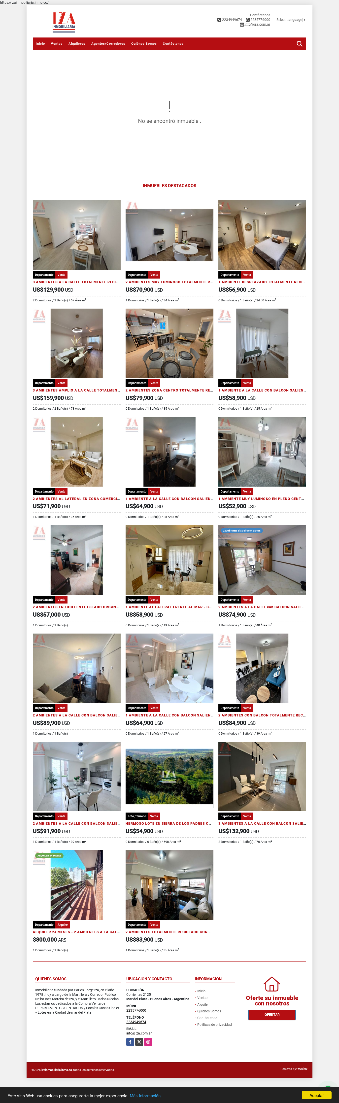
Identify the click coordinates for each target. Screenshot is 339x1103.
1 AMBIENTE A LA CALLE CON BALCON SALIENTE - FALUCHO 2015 (186, 715)
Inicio (40, 43)
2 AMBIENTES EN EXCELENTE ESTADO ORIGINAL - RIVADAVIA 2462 (94, 607)
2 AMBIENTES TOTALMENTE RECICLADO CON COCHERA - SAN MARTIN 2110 (195, 932)
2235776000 (260, 20)
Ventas (57, 43)
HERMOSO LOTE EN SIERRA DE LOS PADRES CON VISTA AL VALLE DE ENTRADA (197, 823)
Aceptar (316, 1095)
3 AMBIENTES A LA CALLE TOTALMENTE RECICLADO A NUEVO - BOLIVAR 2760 (104, 282)
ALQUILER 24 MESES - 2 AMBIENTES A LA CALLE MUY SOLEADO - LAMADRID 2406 (108, 932)
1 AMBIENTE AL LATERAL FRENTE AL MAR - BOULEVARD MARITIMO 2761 (192, 607)
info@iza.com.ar (139, 1033)
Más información (145, 1095)
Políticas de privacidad (214, 1025)
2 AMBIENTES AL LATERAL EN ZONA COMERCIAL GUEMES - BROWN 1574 (99, 499)
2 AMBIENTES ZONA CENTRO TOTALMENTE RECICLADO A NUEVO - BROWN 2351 (198, 390)
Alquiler (203, 1004)
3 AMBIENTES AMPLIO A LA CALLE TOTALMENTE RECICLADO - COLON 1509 (102, 390)
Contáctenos (173, 43)
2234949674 (232, 20)
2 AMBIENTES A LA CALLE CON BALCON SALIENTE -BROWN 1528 (92, 823)
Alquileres (76, 43)
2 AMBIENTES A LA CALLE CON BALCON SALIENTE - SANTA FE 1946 (95, 715)
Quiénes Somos (144, 43)
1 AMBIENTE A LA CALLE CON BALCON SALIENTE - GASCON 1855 (185, 499)
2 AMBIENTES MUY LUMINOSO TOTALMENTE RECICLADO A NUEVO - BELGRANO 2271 (203, 282)
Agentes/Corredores (108, 43)
